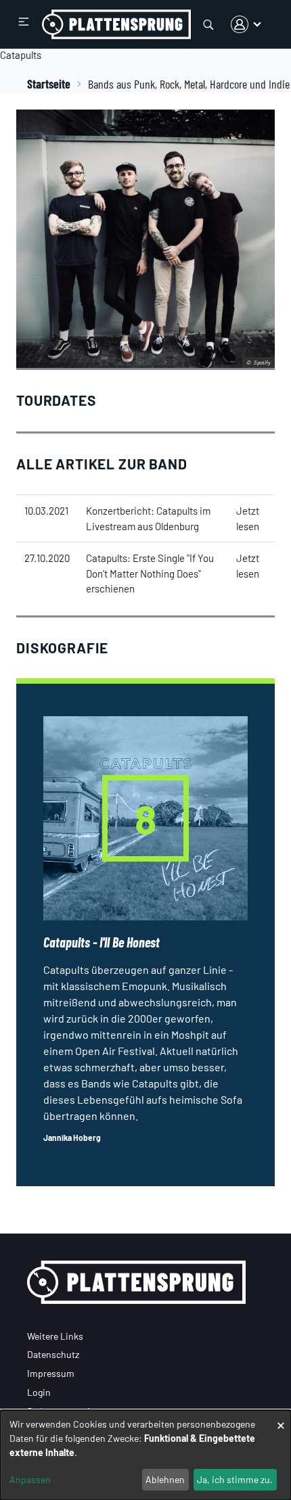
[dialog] (145, 1455)
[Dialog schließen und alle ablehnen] (281, 1418)
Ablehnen (165, 1479)
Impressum (50, 1373)
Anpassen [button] (30, 1479)
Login (39, 1392)
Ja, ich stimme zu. (235, 1479)
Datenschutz (53, 1354)
